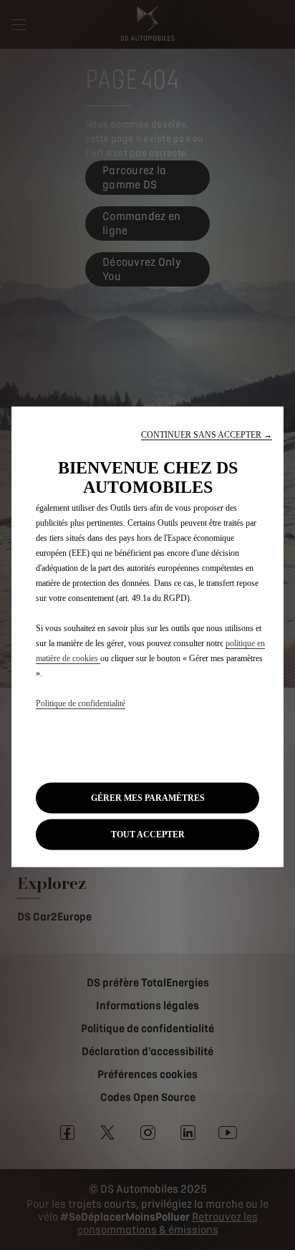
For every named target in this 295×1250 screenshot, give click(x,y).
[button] (206, 434)
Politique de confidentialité (80, 703)
